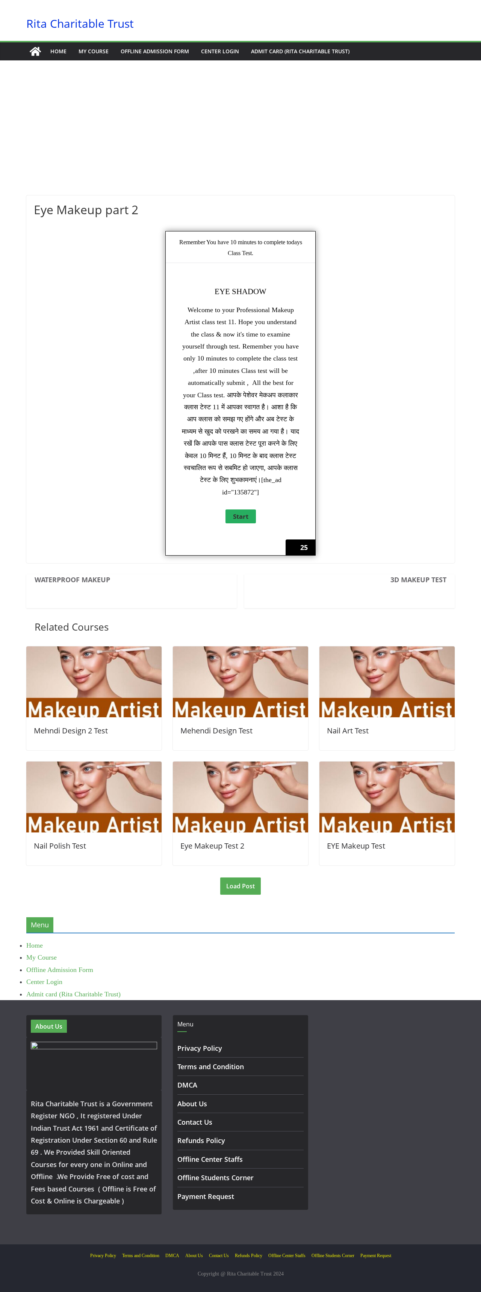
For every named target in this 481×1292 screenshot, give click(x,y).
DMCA (187, 1084)
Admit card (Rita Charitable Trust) (300, 51)
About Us (192, 1103)
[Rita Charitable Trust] (35, 51)
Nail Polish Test (60, 846)
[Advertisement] (240, 139)
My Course (94, 51)
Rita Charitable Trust (80, 23)
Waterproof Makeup (72, 579)
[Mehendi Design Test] (240, 652)
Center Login (220, 51)
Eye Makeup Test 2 (212, 846)
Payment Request (205, 1196)
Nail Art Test (348, 731)
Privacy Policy (199, 1048)
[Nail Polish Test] (94, 767)
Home (58, 51)
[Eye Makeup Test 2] (240, 767)
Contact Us (194, 1122)
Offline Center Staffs (210, 1159)
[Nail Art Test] (387, 652)
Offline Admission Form (155, 51)
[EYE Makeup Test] (387, 767)
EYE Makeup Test (356, 846)
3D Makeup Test (418, 579)
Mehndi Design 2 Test (71, 731)
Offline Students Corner (215, 1177)
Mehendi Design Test (216, 731)
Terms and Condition (210, 1066)
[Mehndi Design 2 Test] (94, 652)
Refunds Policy (201, 1140)
